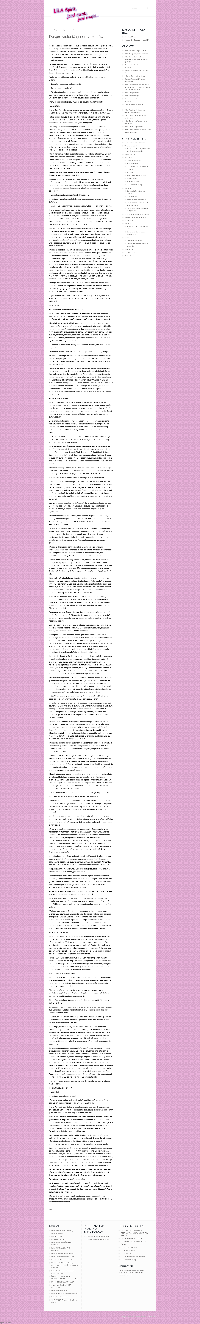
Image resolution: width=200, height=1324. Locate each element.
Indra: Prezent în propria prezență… (63, 1253)
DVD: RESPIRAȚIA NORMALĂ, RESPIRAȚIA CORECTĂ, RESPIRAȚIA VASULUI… (64, 1265)
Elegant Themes (134, 1317)
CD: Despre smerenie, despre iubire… (133, 1257)
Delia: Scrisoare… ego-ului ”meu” (136, 51)
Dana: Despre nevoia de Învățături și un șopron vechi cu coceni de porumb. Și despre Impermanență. (137, 87)
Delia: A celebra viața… (132, 96)
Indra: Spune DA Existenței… (61, 1297)
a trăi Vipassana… (133, 163)
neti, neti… (130, 172)
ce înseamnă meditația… (135, 160)
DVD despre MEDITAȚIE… (136, 185)
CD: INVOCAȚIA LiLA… (129, 1250)
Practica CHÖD (130, 249)
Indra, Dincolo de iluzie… (59, 1291)
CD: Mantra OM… (127, 1253)
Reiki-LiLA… (129, 223)
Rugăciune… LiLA (131, 154)
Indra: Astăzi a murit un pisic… (135, 76)
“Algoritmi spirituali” (131, 146)
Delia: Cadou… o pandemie (134, 126)
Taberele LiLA (129, 238)
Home (51, 30)
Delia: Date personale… (132, 93)
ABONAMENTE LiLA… (59, 1239)
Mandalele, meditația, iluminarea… (136, 217)
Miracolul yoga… (132, 196)
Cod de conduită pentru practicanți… (98, 1239)
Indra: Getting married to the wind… (63, 1257)
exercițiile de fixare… (134, 182)
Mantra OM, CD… (131, 256)
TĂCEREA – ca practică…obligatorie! (137, 214)
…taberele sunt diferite (134, 240)
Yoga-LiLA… (129, 188)
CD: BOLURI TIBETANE (129, 1247)
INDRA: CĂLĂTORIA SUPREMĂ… (63, 1260)
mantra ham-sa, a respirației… (137, 200)
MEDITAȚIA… (129, 158)
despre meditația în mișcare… (137, 175)
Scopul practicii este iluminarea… (136, 143)
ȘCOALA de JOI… (131, 220)
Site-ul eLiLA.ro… (130, 37)
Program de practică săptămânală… (98, 1236)
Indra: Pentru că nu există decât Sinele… (65, 1294)
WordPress (152, 1317)
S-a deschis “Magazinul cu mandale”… (137, 40)
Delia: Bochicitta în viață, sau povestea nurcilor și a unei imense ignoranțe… (136, 59)
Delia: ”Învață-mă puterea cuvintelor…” (137, 54)
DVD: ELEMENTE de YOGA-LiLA (62, 1282)
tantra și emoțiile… (133, 178)
